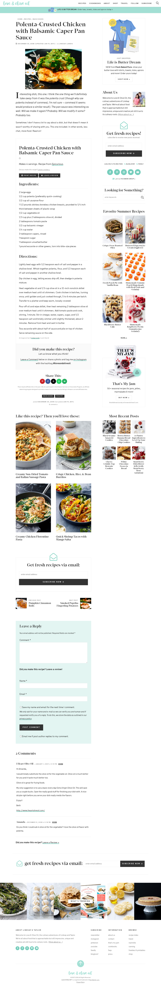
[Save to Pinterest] (42, 381)
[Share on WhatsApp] (59, 381)
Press (110, 954)
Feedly (141, 164)
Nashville (132, 943)
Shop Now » (124, 79)
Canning (132, 947)
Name (23, 681)
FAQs (110, 950)
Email (23, 694)
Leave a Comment (29, 359)
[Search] (157, 3)
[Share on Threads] (53, 381)
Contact (111, 939)
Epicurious (57, 164)
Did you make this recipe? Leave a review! (40, 669)
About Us (111, 935)
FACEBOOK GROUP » (125, 179)
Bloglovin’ (95, 954)
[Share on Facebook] (47, 381)
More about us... (126, 115)
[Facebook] (110, 172)
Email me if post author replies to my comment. (45, 736)
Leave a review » (44, 170)
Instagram (95, 939)
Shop (115, 3)
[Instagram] (124, 172)
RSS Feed (119, 164)
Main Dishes (38, 19)
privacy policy (25, 719)
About (107, 3)
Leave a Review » (50, 842)
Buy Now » (124, 398)
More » (115, 338)
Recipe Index (133, 935)
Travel (124, 3)
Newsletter (95, 935)
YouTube (94, 947)
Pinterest (94, 943)
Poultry (59, 396)
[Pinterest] (117, 172)
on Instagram (80, 359)
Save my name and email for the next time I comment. (53, 713)
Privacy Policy (80, 982)
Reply (61, 764)
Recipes (82, 3)
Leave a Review (50, 175)
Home (20, 19)
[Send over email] (64, 381)
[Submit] (141, 197)
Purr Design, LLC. (94, 980)
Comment (25, 640)
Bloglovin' (130, 164)
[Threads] (131, 172)
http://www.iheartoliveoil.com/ (30, 811)
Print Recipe (29, 175)
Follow (135, 3)
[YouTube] (138, 172)
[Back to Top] (80, 963)
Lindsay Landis (66, 44)
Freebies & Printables (137, 950)
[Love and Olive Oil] (16, 3)
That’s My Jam (113, 943)
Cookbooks (95, 3)
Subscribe (147, 3)
